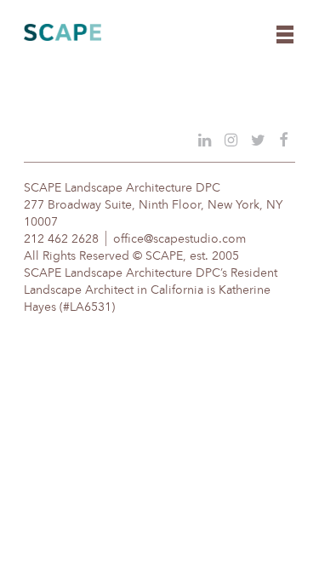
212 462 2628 (61, 239)
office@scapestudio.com (179, 239)
